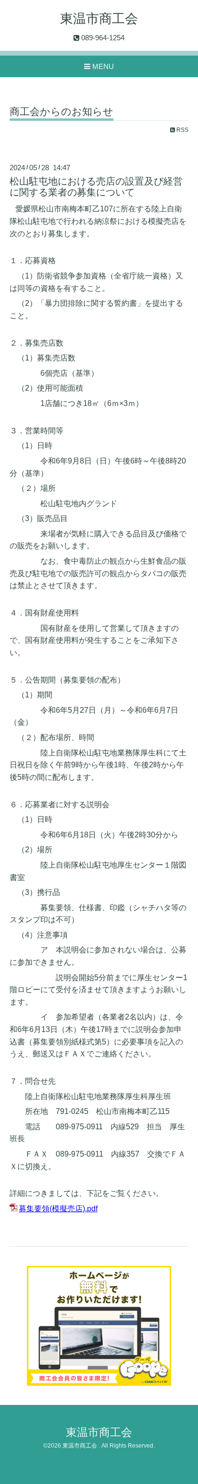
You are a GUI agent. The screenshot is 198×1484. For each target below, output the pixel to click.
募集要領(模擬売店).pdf (58, 1209)
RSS (181, 130)
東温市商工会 (99, 19)
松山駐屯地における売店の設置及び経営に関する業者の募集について (96, 186)
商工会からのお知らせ (61, 111)
